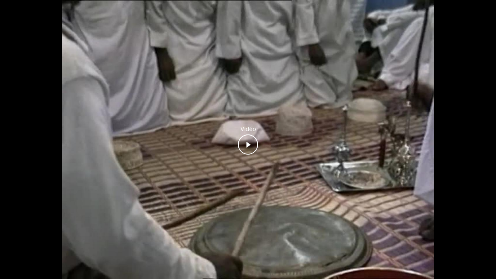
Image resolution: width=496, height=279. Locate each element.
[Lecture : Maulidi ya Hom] (248, 144)
